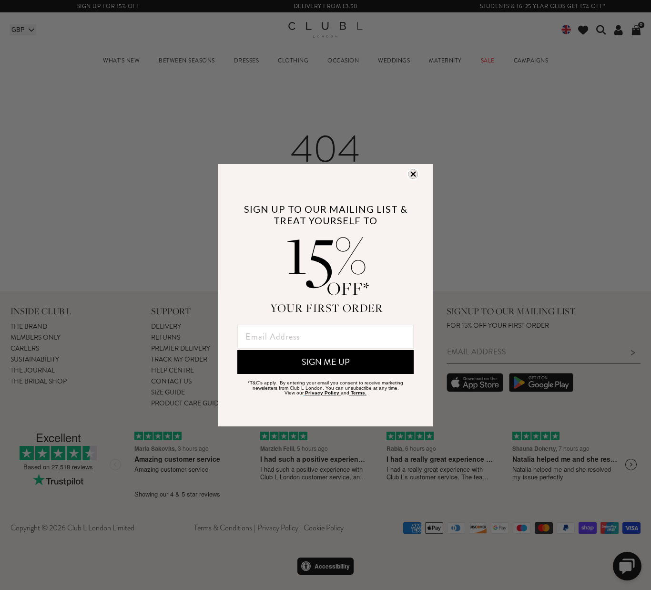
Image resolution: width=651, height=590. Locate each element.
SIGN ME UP (326, 362)
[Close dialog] (413, 174)
